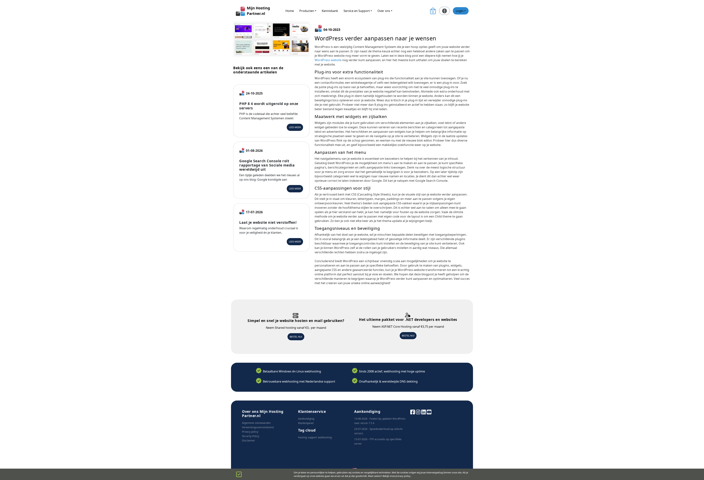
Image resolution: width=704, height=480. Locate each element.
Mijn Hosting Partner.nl (258, 11)
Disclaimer (248, 440)
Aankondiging (306, 418)
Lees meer (295, 127)
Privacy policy (250, 431)
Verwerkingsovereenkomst (258, 427)
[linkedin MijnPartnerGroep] (423, 411)
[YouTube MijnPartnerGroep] (429, 411)
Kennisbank (330, 11)
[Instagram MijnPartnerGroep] (418, 411)
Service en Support (357, 11)
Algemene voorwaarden (256, 423)
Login (459, 11)
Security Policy (250, 436)
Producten (306, 11)
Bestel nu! (296, 336)
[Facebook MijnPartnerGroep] (412, 411)
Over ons (383, 11)
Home (289, 11)
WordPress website (328, 60)
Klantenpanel (306, 423)
